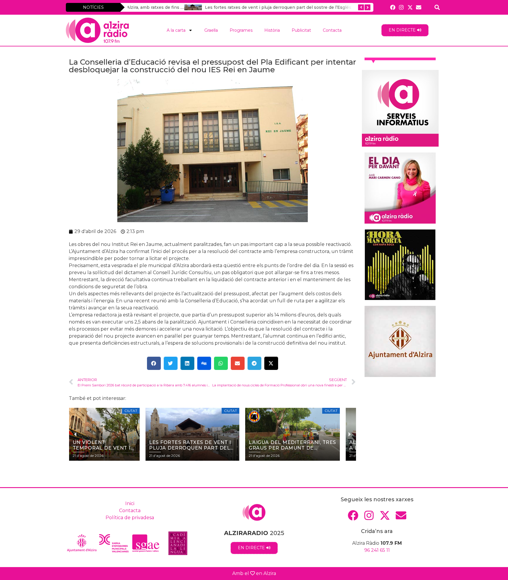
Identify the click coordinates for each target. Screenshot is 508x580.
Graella (211, 30)
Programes (241, 30)
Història (272, 30)
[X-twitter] (410, 7)
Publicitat (301, 30)
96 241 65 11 (377, 550)
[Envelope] (418, 7)
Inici (129, 503)
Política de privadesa (130, 517)
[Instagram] (401, 7)
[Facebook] (393, 7)
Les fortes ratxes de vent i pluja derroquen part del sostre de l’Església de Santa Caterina (242, 7)
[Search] (437, 7)
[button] (154, 363)
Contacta (332, 30)
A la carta (176, 30)
